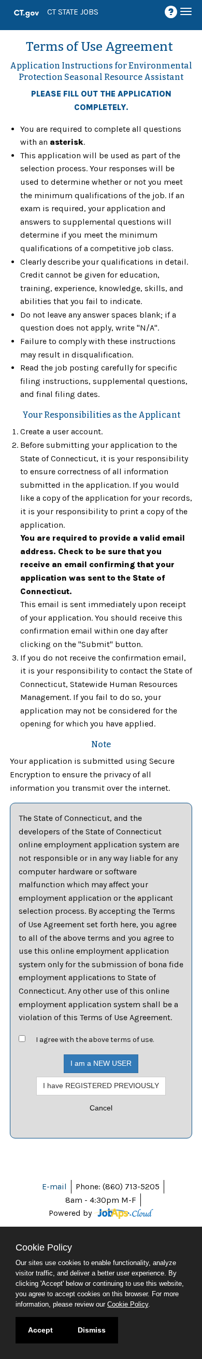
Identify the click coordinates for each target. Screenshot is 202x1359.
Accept (40, 1330)
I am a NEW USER (101, 1063)
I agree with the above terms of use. (95, 1039)
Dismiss (92, 1330)
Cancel (101, 1108)
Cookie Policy (127, 1304)
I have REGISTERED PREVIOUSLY (101, 1085)
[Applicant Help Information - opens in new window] (172, 12)
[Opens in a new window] (123, 1213)
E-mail (54, 1186)
